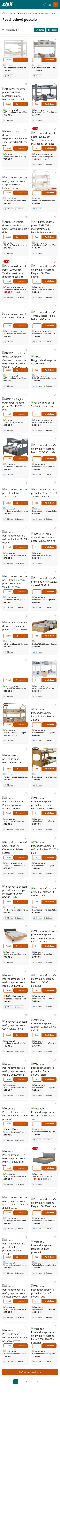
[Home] (7, 4)
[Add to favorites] (26, 40)
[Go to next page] (43, 1381)
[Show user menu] (50, 4)
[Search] (45, 4)
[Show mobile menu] (55, 4)
